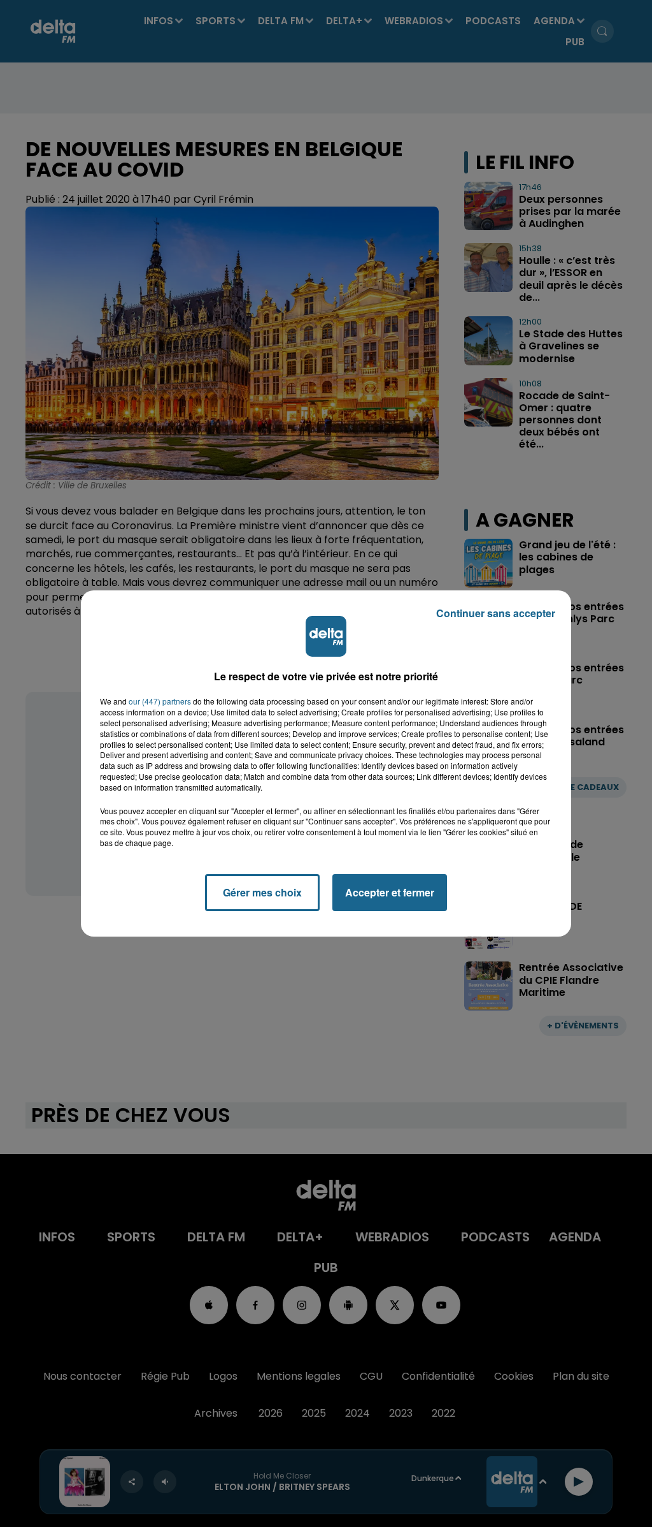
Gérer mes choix (262, 892)
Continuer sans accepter (495, 613)
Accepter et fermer (389, 892)
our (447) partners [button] (160, 701)
